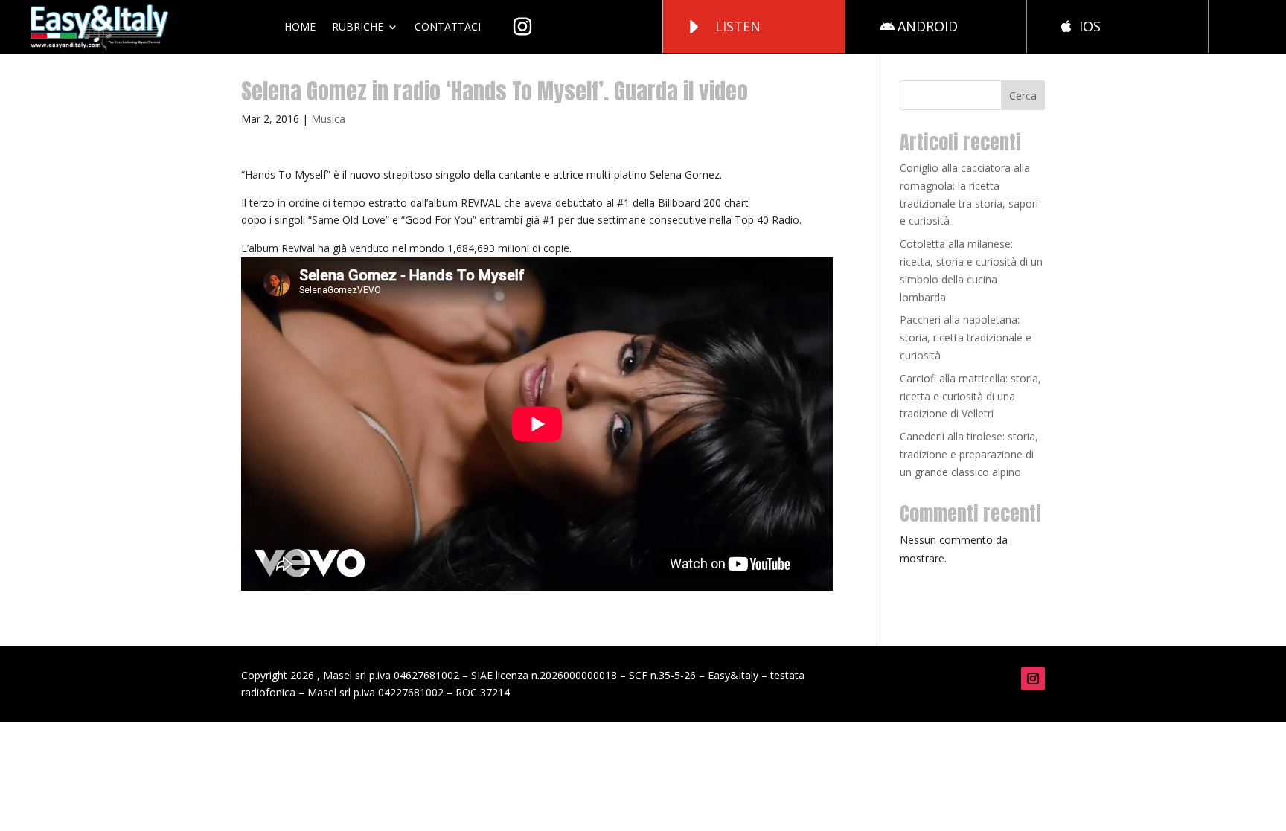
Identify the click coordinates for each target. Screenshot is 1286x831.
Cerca (1023, 96)
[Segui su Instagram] (1033, 678)
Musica (328, 119)
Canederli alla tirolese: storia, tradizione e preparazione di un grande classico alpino (969, 454)
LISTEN (738, 26)
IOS (1090, 26)
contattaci (448, 26)
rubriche (357, 26)
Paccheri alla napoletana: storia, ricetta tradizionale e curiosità (965, 337)
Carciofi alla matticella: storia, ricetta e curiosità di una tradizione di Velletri (970, 396)
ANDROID (928, 26)
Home (300, 26)
